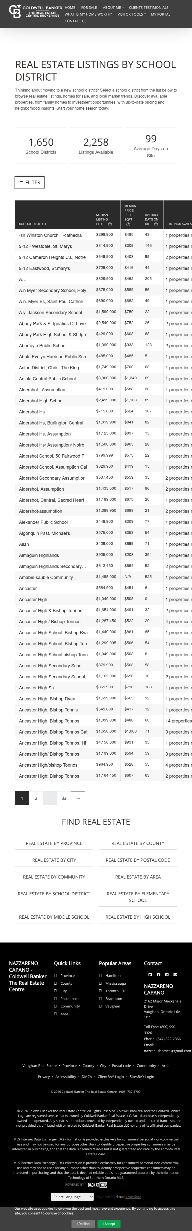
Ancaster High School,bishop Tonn (53, 654)
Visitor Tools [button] (131, 14)
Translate (133, 1196)
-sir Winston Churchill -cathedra (50, 235)
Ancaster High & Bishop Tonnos (50, 610)
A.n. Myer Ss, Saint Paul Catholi (51, 301)
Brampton (114, 998)
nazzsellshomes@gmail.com (167, 1050)
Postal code (70, 998)
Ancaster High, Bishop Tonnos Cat (53, 731)
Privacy (44, 1076)
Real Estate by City (54, 860)
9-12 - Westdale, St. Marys (45, 246)
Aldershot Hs (32, 411)
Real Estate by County (138, 843)
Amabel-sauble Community (46, 577)
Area (64, 1013)
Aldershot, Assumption (41, 488)
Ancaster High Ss (36, 687)
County (66, 983)
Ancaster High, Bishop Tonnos (49, 720)
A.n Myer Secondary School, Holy (52, 290)
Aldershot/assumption (40, 511)
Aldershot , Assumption (42, 389)
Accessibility (66, 1076)
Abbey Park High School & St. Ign (52, 334)
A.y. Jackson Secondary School (50, 312)
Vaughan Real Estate (39, 1065)
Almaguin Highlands (39, 555)
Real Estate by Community (54, 877)
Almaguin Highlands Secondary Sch (50, 566)
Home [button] (70, 7)
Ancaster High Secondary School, (52, 676)
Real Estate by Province (54, 843)
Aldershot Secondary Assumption (52, 477)
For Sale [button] (89, 7)
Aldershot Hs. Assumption (45, 433)
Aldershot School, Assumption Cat (53, 466)
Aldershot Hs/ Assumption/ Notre (51, 444)
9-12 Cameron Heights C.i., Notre (52, 257)
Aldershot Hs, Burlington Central (51, 422)
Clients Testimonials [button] (148, 7)
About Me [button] (112, 7)
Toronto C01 (116, 990)
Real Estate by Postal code (138, 860)
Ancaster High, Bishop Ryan (47, 698)
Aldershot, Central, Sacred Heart (51, 499)
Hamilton (113, 975)
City (63, 990)
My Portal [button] (160, 14)
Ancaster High (33, 599)
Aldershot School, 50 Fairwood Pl (52, 455)
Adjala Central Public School (47, 378)
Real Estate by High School (138, 917)
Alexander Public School (43, 522)
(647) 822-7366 (168, 1038)
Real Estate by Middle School (54, 917)
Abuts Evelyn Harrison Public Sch (52, 356)
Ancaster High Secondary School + (52, 665)
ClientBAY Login (111, 1076)
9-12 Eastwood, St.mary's (44, 268)
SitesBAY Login (142, 1076)
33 (64, 798)
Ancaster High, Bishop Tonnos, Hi (52, 742)
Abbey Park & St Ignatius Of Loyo (52, 323)
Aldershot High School (41, 400)
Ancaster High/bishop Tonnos (48, 764)
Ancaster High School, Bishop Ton (53, 643)
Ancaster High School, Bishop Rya (53, 632)
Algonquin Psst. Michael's (44, 533)
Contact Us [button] (75, 21)
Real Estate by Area (138, 877)
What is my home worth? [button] (89, 14)
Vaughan (113, 1006)
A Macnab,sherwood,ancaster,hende (53, 279)
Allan (24, 544)
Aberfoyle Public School (42, 345)
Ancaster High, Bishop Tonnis (48, 709)
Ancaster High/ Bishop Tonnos (49, 753)
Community (70, 1006)
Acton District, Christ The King (49, 367)
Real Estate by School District (54, 894)
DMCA (87, 1076)
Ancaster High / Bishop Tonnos (49, 621)
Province (67, 975)
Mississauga (116, 983)
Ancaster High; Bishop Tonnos (49, 775)
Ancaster (28, 588)
